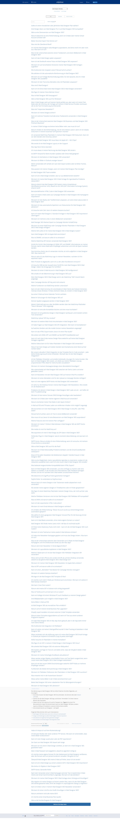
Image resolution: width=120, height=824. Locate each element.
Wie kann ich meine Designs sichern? (43, 112)
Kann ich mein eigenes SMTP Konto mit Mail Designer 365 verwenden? (54, 381)
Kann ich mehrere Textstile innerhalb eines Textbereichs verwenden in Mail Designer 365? (59, 117)
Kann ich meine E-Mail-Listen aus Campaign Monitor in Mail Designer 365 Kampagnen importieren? (59, 195)
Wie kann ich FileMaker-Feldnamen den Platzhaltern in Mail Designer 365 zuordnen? (59, 672)
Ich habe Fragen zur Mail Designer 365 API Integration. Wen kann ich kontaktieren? (58, 325)
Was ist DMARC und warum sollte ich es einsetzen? (48, 237)
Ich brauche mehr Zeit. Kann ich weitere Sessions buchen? (50, 210)
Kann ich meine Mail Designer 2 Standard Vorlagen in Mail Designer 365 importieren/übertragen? (59, 214)
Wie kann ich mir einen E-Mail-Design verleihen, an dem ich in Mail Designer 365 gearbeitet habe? (57, 746)
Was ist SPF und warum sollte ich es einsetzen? (46, 566)
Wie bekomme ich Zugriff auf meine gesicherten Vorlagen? (50, 476)
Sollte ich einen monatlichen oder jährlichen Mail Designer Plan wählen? (55, 25)
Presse (73, 815)
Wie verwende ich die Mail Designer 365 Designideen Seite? (46, 719)
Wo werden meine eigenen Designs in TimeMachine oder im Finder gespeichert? (57, 488)
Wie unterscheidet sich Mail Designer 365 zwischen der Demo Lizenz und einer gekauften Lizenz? (57, 370)
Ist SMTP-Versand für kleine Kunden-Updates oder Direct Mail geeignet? (55, 154)
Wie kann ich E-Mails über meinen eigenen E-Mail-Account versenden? (54, 398)
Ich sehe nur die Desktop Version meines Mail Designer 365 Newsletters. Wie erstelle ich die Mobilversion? (59, 386)
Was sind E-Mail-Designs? (39, 85)
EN (23, 815)
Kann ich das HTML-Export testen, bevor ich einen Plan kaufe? (51, 331)
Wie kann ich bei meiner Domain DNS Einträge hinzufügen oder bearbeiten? (56, 395)
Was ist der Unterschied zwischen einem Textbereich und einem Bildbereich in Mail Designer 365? (58, 54)
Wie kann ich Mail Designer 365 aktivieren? (45, 686)
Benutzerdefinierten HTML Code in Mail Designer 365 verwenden (52, 191)
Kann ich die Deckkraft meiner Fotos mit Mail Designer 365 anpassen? (54, 61)
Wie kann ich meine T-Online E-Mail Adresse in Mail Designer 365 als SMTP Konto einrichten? (58, 425)
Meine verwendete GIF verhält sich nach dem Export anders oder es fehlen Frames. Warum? (58, 164)
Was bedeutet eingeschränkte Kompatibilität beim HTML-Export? (52, 465)
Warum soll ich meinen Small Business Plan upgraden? (49, 609)
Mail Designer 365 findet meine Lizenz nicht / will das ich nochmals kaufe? (55, 523)
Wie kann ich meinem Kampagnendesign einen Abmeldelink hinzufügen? (55, 366)
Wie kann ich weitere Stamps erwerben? (44, 573)
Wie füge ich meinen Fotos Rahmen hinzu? (45, 92)
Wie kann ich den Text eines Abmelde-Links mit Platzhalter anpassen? (54, 82)
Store (88, 2)
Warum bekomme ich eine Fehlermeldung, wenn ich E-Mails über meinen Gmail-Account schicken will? (57, 36)
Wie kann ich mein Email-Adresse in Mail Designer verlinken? (51, 506)
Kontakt (86, 815)
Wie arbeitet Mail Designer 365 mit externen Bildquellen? (50, 646)
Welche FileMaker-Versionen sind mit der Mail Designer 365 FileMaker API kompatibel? (59, 496)
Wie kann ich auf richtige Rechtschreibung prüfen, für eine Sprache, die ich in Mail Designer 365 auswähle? (58, 77)
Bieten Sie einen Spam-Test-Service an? (44, 41)
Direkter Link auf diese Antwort (76, 723)
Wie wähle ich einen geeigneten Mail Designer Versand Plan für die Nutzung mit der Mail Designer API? (58, 516)
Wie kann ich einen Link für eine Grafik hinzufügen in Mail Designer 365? (55, 790)
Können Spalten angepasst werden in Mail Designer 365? (50, 301)
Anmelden (56, 815)
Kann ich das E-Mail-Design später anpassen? (46, 58)
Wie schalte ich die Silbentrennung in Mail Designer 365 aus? (51, 274)
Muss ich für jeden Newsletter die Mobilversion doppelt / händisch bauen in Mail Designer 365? (57, 456)
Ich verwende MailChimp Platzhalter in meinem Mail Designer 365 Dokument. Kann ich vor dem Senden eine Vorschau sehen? (60, 136)
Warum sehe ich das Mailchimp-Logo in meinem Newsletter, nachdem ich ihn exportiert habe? (56, 257)
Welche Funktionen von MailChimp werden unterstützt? (49, 285)
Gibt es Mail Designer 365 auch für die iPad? (45, 446)
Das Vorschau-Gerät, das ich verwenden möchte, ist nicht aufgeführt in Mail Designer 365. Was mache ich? (59, 252)
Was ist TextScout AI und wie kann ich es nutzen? (47, 592)
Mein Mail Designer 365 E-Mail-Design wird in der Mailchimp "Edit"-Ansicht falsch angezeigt (57, 278)
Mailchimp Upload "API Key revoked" (43, 318)
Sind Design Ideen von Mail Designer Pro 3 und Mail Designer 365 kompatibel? (57, 29)
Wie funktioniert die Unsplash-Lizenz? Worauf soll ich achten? (51, 70)
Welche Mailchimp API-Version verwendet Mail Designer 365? (51, 241)
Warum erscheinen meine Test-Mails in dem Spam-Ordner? (50, 402)
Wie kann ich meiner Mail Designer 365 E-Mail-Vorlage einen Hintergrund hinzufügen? (59, 778)
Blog (66, 815)
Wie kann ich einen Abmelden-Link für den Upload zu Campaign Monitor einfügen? (58, 378)
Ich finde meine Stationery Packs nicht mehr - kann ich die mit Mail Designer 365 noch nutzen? (59, 528)
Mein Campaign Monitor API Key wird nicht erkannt (48, 282)
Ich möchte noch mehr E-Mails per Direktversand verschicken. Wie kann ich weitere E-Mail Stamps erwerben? (59, 581)
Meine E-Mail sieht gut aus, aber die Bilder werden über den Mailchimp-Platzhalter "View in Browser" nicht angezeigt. (58, 305)
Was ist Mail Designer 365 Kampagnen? (44, 95)
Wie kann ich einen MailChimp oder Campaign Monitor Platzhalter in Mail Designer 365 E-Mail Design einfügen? (58, 226)
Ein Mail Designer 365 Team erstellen (43, 172)
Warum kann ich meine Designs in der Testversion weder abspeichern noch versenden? (56, 483)
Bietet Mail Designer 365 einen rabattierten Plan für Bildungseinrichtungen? (56, 682)
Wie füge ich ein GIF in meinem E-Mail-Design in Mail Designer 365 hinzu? (55, 643)
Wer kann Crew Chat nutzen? (40, 585)
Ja (43, 723)
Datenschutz (96, 815)
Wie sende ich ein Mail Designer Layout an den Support (49, 143)
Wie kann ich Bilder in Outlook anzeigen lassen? (47, 160)
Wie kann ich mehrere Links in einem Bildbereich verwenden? (51, 219)
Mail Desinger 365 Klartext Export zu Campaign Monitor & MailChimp (54, 222)
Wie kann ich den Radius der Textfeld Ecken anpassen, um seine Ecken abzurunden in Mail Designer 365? (59, 201)
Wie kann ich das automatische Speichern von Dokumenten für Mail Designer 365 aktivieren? (58, 206)
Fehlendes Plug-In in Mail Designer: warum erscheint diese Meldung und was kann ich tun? (59, 437)
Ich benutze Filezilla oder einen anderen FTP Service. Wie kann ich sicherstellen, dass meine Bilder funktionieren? (59, 734)
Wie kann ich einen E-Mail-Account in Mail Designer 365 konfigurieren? (54, 270)
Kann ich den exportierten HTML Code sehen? (46, 503)
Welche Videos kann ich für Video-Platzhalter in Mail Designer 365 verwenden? (57, 343)
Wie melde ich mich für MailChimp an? (43, 429)
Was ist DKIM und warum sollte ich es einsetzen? (47, 500)
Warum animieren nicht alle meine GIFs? (44, 793)
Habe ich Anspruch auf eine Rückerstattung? (46, 730)
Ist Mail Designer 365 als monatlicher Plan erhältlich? (48, 605)
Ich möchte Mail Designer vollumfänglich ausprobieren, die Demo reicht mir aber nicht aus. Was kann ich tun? (59, 48)
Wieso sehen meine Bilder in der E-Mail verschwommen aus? (51, 679)
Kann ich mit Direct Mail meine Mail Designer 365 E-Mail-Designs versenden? (56, 89)
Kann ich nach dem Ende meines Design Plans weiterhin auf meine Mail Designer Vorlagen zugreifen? (58, 339)
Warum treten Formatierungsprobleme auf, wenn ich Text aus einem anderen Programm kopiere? (57, 616)
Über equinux (25, 2)
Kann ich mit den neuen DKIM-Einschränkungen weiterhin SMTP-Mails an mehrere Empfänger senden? (58, 664)
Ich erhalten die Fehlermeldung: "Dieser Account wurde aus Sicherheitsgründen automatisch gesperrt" (57, 510)
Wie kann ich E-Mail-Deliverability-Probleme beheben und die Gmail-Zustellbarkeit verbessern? (58, 450)
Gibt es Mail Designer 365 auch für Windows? (46, 99)
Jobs (69, 815)
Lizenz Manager (63, 11)
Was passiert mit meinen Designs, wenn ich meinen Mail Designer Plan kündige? (57, 169)
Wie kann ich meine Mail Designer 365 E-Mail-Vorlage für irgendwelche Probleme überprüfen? (58, 180)
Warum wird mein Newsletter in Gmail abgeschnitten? (49, 546)
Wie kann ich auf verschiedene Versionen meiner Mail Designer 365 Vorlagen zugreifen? (56, 66)
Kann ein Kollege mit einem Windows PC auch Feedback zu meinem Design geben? (58, 595)
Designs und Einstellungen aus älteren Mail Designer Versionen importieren (50, 716)
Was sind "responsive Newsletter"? (42, 109)
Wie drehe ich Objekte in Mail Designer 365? (45, 766)
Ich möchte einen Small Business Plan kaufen (46, 797)
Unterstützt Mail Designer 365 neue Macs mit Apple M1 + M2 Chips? (54, 140)
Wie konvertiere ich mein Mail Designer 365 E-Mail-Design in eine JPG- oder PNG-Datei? (58, 409)
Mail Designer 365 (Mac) (35, 688)
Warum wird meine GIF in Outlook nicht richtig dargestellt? (50, 588)
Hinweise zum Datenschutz (38, 816)
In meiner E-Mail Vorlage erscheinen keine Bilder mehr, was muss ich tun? (55, 126)
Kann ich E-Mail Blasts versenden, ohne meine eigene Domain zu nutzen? (55, 520)
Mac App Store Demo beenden (41, 147)
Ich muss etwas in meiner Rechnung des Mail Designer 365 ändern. (53, 150)
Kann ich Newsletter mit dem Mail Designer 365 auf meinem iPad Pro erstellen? (57, 375)
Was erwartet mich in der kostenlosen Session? (46, 675)
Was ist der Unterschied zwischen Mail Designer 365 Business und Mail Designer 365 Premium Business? (59, 122)
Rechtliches (82, 815)
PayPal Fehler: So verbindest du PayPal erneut (46, 479)
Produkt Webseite (57, 11)
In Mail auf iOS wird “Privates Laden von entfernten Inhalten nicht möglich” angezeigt (59, 405)
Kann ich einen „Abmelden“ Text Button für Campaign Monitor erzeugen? (55, 570)
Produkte (34, 2)
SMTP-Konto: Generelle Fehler (41, 770)
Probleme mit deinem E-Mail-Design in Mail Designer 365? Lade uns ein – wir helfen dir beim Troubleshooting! (60, 391)
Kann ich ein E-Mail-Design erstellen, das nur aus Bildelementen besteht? (55, 176)
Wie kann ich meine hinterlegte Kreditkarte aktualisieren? (50, 655)
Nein (46, 723)
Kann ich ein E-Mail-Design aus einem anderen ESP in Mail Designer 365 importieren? (59, 763)
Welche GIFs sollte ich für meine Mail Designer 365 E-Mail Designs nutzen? (55, 231)
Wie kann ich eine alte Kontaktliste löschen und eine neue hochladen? (54, 309)
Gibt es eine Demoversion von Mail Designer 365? (47, 32)
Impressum (90, 815)
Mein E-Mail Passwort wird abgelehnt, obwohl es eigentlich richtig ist (53, 751)
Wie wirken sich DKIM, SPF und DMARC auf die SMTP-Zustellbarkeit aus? (55, 335)
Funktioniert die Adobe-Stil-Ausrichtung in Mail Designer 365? (51, 669)
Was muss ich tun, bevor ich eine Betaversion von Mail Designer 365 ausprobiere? (58, 417)
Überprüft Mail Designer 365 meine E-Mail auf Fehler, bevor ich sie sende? (55, 759)
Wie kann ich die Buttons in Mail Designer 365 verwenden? (50, 157)
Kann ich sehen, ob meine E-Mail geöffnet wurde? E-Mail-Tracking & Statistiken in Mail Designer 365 (59, 630)
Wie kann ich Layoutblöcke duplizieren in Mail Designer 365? (51, 549)
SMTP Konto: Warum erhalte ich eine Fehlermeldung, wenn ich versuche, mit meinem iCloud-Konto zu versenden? (59, 442)
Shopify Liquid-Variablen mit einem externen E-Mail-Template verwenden (55, 612)
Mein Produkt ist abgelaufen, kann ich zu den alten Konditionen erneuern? (55, 262)
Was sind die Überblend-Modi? (41, 44)
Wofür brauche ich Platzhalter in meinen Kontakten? (48, 640)
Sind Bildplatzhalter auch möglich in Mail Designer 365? (49, 599)
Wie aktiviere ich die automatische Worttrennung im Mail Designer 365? (55, 73)
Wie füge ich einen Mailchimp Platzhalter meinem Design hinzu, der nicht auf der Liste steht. (59, 492)
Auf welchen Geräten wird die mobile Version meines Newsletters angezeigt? (56, 328)
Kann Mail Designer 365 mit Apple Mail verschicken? (48, 234)
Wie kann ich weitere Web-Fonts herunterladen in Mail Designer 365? (54, 321)
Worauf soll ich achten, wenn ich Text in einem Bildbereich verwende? (54, 414)
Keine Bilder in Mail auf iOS (40, 602)
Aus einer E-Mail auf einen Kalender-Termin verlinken (48, 294)
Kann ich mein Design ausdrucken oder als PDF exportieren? (51, 739)
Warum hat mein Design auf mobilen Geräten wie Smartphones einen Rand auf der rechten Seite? (58, 348)
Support (81, 2)
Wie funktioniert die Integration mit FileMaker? (46, 626)
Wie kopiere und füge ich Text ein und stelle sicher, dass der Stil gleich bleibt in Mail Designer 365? (58, 651)
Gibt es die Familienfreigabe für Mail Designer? (46, 800)
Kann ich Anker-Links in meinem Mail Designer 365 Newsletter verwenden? (56, 787)
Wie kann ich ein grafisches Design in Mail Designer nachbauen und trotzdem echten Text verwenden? (59, 314)
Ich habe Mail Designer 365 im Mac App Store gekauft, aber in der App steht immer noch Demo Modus (58, 621)
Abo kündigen (77, 815)
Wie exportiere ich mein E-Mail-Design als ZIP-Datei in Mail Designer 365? (55, 433)
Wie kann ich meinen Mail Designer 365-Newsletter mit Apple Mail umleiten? (56, 563)
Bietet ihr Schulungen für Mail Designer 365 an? (47, 297)
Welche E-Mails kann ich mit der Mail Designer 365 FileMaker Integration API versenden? (56, 553)
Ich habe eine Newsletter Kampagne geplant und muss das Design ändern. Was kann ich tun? (59, 536)
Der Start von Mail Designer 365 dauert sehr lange (48, 742)
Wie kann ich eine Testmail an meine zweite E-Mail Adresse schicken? (54, 532)
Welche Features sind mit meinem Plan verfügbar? (47, 421)
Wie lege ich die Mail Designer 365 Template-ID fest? (48, 576)
